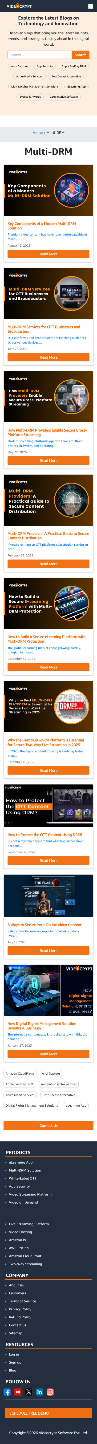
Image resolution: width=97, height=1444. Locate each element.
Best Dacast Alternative (66, 76)
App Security (44, 66)
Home (38, 132)
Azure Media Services (29, 76)
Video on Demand (23, 1202)
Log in (14, 1354)
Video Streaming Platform (30, 1194)
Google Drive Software (64, 96)
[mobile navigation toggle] (90, 7)
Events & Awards (30, 96)
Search (81, 54)
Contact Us (49, 1125)
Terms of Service (22, 1301)
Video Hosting (20, 1232)
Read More (48, 254)
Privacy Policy (20, 1309)
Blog (12, 1370)
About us (16, 1285)
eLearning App (76, 86)
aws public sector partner (59, 1084)
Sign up (15, 1362)
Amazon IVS (18, 1240)
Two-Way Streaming (25, 1264)
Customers (17, 1293)
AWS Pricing (19, 1248)
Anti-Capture (19, 66)
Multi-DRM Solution (25, 1170)
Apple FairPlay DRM (74, 66)
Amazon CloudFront (20, 1073)
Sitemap (15, 1333)
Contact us (17, 1325)
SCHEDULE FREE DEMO (29, 1413)
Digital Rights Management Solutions (34, 86)
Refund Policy (20, 1317)
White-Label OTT (23, 1178)
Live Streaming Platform (29, 1224)
